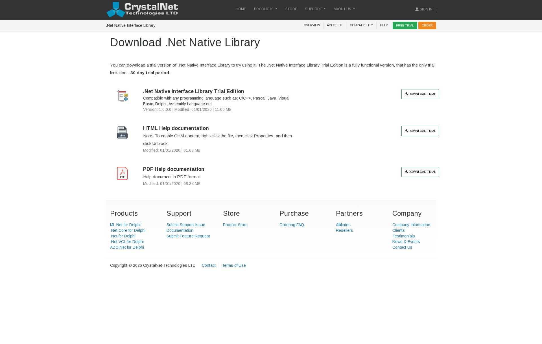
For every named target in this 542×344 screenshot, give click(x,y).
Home (241, 9)
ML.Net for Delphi (125, 224)
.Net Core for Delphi (127, 230)
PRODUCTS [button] (264, 9)
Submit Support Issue (186, 224)
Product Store (235, 224)
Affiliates (343, 224)
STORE (291, 9)
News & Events (406, 241)
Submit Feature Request (188, 236)
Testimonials (403, 236)
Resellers (344, 230)
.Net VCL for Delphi (127, 241)
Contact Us (402, 247)
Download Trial (422, 94)
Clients (398, 230)
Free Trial (405, 25)
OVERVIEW (312, 25)
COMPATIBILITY (361, 25)
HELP (384, 25)
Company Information (411, 224)
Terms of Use (234, 265)
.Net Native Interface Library (131, 25)
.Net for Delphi (123, 236)
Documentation (180, 230)
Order (427, 25)
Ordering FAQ (291, 224)
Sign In (426, 9)
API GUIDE (335, 25)
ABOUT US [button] (342, 9)
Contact (209, 265)
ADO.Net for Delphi (127, 247)
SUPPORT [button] (313, 9)
